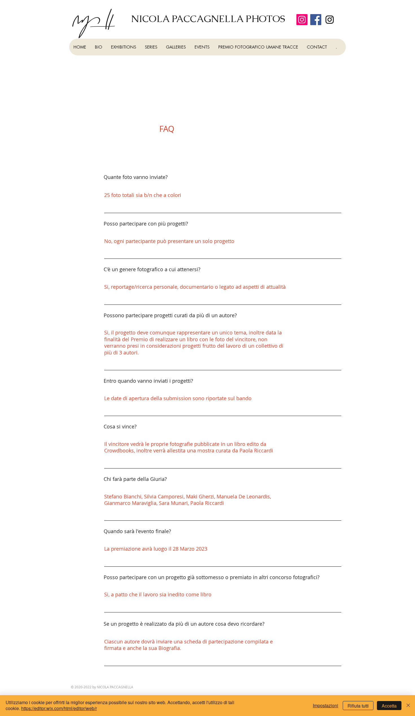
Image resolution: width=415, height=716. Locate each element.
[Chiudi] (408, 705)
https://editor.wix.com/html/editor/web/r (59, 708)
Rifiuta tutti (358, 705)
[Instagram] (301, 19)
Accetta (389, 705)
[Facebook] (315, 19)
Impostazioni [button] (325, 705)
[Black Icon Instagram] (329, 19)
